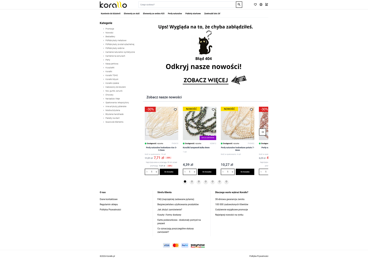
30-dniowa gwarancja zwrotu (230, 199)
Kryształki (109, 67)
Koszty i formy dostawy (169, 214)
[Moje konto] (261, 4)
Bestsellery (110, 36)
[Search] (239, 4)
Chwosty (109, 95)
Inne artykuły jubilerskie (115, 106)
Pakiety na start (112, 118)
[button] (148, 132)
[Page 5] (212, 181)
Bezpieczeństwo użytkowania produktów (178, 204)
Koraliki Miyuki (111, 79)
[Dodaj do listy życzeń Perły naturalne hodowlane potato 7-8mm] (251, 109)
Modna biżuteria (112, 110)
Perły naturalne (175, 13)
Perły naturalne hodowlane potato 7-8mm (237, 148)
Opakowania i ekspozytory (117, 102)
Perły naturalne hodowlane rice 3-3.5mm (161, 148)
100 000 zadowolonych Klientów (231, 204)
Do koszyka (168, 172)
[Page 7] (226, 181)
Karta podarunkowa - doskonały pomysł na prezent (179, 222)
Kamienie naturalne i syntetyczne (120, 52)
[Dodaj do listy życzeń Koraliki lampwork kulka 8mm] (213, 109)
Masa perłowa (111, 64)
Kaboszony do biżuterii (115, 87)
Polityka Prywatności (110, 209)
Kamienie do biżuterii (110, 13)
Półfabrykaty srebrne (114, 48)
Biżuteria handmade (114, 114)
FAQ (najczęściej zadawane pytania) (175, 199)
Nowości (109, 32)
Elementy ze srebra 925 (153, 13)
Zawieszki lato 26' (212, 13)
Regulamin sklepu (109, 204)
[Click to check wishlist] (255, 4)
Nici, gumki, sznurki (113, 91)
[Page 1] (185, 181)
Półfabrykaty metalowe (115, 40)
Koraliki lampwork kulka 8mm (196, 147)
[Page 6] (219, 181)
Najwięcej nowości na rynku (229, 214)
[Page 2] (192, 181)
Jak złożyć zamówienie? (169, 209)
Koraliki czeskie (112, 83)
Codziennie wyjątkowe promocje (231, 209)
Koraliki (108, 71)
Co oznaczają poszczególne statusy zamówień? (175, 230)
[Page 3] (199, 181)
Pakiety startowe (193, 13)
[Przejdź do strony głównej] (113, 4)
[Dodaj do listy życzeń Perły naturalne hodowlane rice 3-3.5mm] (175, 109)
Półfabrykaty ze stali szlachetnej (119, 44)
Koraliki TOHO (111, 75)
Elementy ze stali (132, 13)
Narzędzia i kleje (112, 98)
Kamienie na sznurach (115, 56)
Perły (107, 60)
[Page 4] (206, 181)
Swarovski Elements (114, 122)
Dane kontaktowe (108, 199)
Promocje (109, 29)
